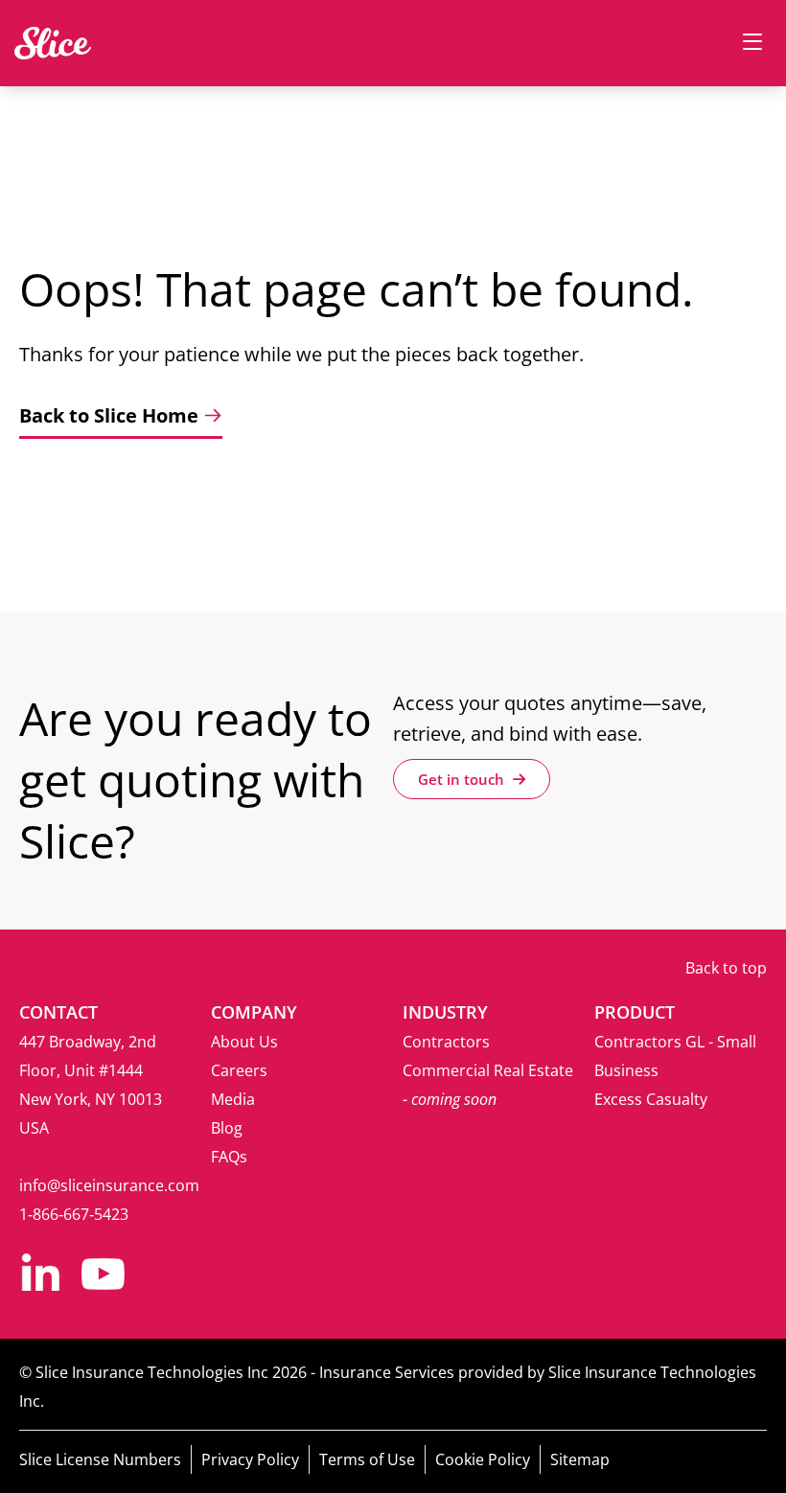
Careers (239, 1070)
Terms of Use (367, 1459)
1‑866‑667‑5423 (73, 1214)
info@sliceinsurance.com (109, 1185)
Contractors (446, 1041)
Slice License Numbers (100, 1459)
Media (233, 1099)
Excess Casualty (650, 1099)
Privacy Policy (250, 1459)
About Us (244, 1041)
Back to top (726, 967)
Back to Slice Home (108, 415)
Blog (227, 1127)
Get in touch (463, 779)
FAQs (229, 1156)
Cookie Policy (482, 1459)
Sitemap (580, 1459)
